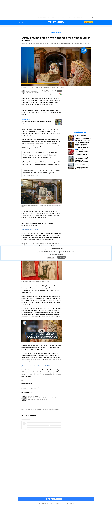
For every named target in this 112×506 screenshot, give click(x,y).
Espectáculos (55, 26)
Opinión (90, 26)
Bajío (74, 17)
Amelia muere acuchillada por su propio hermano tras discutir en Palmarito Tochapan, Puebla (82, 167)
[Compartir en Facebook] (46, 91)
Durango (79, 17)
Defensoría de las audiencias (62, 503)
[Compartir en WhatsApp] (43, 91)
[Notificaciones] (90, 18)
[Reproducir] (41, 331)
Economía (84, 26)
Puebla (63, 17)
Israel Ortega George (31, 91)
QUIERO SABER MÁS (51, 257)
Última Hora (23, 26)
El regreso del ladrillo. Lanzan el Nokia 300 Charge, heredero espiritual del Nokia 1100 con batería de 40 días (82, 146)
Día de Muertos (34, 388)
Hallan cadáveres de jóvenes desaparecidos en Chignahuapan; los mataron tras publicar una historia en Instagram (83, 138)
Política (41, 26)
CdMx (37, 17)
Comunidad (30, 26)
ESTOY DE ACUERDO (61, 257)
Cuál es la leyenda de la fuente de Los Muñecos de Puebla (37, 122)
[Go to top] (92, 499)
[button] (56, 94)
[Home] (56, 22)
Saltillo (69, 17)
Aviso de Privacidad (43, 503)
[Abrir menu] (19, 22)
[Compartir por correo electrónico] (55, 91)
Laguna (58, 17)
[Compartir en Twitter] (49, 91)
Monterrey (43, 17)
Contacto (72, 503)
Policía (36, 26)
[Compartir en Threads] (52, 91)
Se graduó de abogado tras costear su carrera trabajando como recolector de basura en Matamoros (82, 160)
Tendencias (63, 26)
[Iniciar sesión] (92, 17)
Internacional (77, 26)
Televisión (47, 26)
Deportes (69, 26)
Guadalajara (51, 17)
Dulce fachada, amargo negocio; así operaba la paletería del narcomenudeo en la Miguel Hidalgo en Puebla (82, 153)
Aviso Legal (51, 503)
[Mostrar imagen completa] (59, 181)
